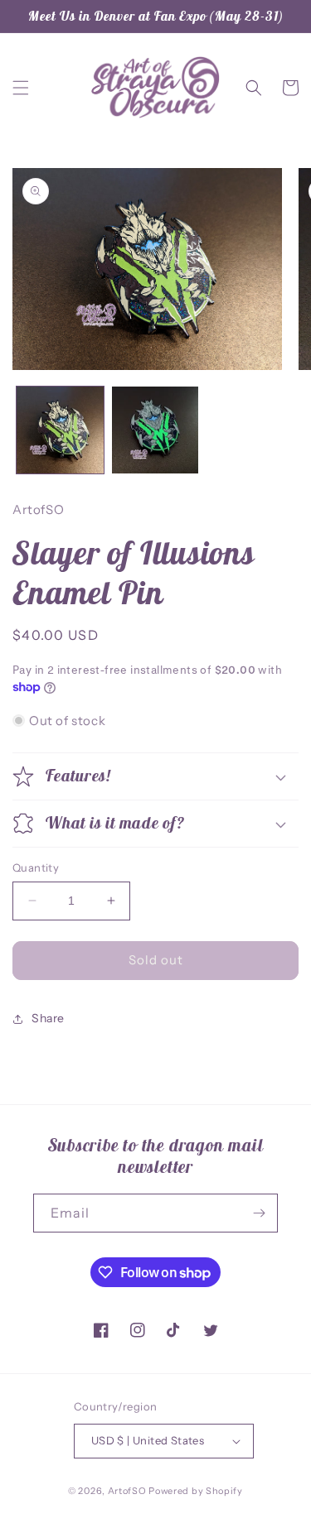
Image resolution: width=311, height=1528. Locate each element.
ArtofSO (127, 1491)
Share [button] (48, 1018)
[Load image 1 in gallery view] (60, 430)
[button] (20, 88)
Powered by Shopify (195, 1491)
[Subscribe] (259, 1213)
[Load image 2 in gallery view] (155, 430)
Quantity (35, 867)
